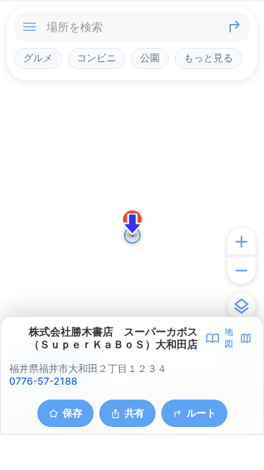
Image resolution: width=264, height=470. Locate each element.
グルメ (38, 57)
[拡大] (241, 242)
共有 (134, 413)
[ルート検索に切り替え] (234, 26)
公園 (150, 57)
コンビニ (96, 57)
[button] (132, 224)
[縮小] (241, 270)
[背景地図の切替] (241, 306)
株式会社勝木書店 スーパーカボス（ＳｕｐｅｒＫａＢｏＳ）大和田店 (113, 338)
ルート (201, 413)
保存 (72, 413)
